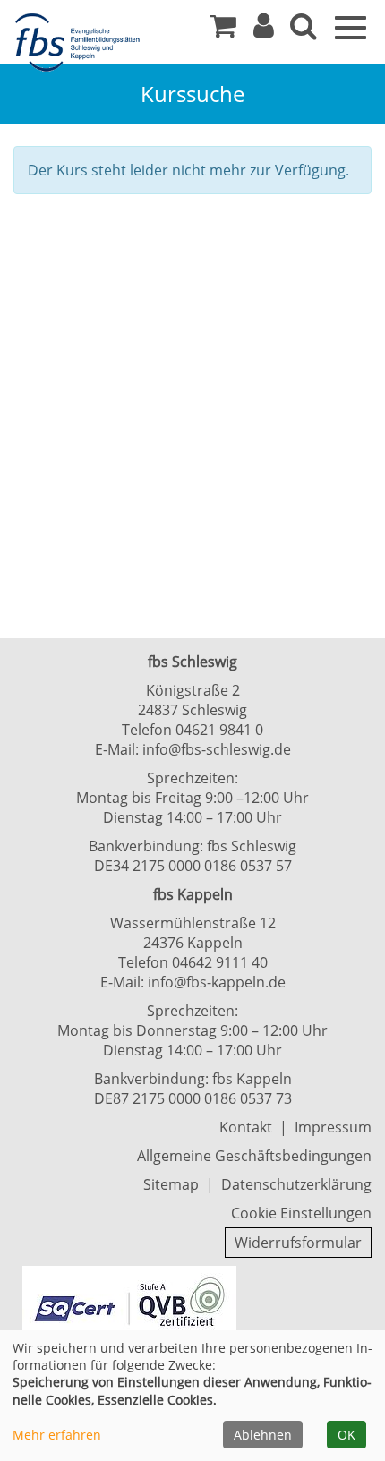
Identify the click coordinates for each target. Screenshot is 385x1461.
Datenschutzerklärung (296, 1184)
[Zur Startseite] (80, 43)
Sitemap (171, 1184)
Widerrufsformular (298, 1242)
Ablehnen (263, 1434)
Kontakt (245, 1127)
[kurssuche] (303, 30)
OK (346, 1434)
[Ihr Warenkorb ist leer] (223, 30)
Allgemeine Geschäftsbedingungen (254, 1156)
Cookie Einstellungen (301, 1213)
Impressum (333, 1127)
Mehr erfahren (57, 1434)
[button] (263, 30)
